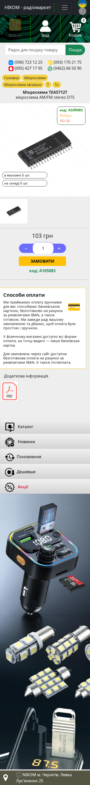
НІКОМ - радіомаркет (27, 7)
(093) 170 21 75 (68, 62)
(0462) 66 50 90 (68, 68)
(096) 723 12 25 (28, 62)
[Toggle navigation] (65, 8)
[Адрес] (4, 779)
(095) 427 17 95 (28, 68)
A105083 (47, 270)
